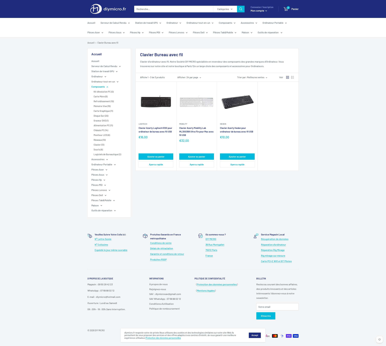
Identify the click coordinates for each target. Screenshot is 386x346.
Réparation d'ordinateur (273, 244)
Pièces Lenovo (176, 32)
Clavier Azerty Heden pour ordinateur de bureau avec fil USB (236, 130)
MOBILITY (183, 124)
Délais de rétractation (161, 248)
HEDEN (223, 124)
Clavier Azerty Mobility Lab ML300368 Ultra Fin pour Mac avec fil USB (196, 131)
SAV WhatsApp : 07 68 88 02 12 (165, 298)
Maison (245, 32)
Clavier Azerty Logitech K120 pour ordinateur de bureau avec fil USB (155, 130)
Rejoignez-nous (157, 289)
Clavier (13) (99, 144)
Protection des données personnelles (217, 284)
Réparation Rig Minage (273, 249)
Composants (225, 22)
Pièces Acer (93, 32)
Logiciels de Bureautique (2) (107, 154)
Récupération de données (274, 238)
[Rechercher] (241, 9)
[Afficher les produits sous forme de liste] (292, 77)
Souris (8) (98, 149)
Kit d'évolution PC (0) (104, 91)
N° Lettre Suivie (103, 238)
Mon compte (258, 10)
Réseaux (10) (100, 139)
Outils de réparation (268, 32)
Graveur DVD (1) (101, 120)
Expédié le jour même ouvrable (111, 249)
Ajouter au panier (156, 156)
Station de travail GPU (146, 22)
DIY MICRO (211, 238)
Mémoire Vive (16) (102, 106)
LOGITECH (143, 124)
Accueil (91, 22)
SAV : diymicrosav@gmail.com (165, 294)
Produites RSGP (158, 259)
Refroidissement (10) (104, 101)
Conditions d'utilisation (161, 303)
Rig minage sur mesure (273, 255)
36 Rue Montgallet (215, 244)
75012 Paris (211, 249)
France (209, 255)
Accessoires (247, 22)
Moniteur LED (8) (102, 135)
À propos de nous (158, 284)
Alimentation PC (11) (103, 125)
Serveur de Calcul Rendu (114, 22)
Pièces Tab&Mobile (223, 32)
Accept (255, 335)
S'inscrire (266, 315)
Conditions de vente (161, 242)
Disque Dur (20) (101, 115)
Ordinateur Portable (273, 22)
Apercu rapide (156, 164)
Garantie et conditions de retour (167, 253)
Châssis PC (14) (101, 130)
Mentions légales (206, 290)
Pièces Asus (115, 32)
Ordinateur (172, 22)
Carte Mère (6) (101, 96)
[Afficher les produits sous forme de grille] (287, 77)
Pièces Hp (135, 32)
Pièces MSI (154, 32)
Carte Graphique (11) (103, 111)
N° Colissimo (101, 244)
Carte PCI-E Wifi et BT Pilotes (276, 261)
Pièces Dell (198, 32)
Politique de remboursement (164, 308)
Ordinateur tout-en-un (198, 22)
